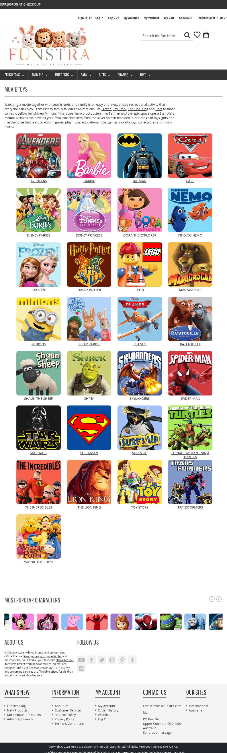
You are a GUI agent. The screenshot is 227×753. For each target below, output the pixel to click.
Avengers (39, 181)
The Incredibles (38, 507)
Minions (51, 113)
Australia (195, 710)
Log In (99, 18)
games (35, 656)
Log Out (113, 18)
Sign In (82, 18)
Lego (139, 289)
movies (47, 664)
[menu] (113, 75)
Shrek (89, 398)
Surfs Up (139, 453)
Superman (89, 453)
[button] (208, 18)
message (165, 732)
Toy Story (119, 109)
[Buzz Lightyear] (151, 621)
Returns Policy (65, 715)
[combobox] (167, 36)
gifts (43, 656)
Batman (114, 113)
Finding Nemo (190, 235)
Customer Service (68, 710)
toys (26, 656)
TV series (27, 668)
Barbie (89, 181)
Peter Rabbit (89, 344)
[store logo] (48, 45)
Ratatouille (190, 344)
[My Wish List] (195, 36)
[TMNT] (101, 621)
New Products (17, 710)
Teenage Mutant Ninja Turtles (190, 455)
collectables (54, 656)
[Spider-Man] (77, 621)
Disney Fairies (38, 235)
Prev (212, 599)
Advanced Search (20, 719)
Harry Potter (89, 289)
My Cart (169, 18)
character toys (65, 660)
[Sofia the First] (52, 621)
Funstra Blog (16, 706)
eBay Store (112, 660)
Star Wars (167, 113)
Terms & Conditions (69, 723)
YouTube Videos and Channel (81, 660)
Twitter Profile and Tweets (102, 660)
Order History (108, 710)
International (198, 706)
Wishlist (104, 715)
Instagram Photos (81, 668)
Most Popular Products (24, 715)
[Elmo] (28, 621)
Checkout (185, 18)
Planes (140, 344)
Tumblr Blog (132, 660)
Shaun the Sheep (38, 398)
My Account (131, 18)
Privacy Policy (64, 719)
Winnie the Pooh (38, 561)
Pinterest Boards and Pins (122, 660)
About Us (61, 706)
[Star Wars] (200, 621)
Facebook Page (91, 660)
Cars (159, 109)
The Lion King (138, 109)
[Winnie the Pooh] (175, 621)
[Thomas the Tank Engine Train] (126, 621)
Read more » (34, 675)
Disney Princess (89, 235)
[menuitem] (13, 75)
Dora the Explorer (139, 235)
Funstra (75, 746)
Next (219, 599)
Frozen (107, 109)
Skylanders (140, 398)
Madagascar (190, 289)
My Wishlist (151, 18)
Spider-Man (190, 398)
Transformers (190, 507)
